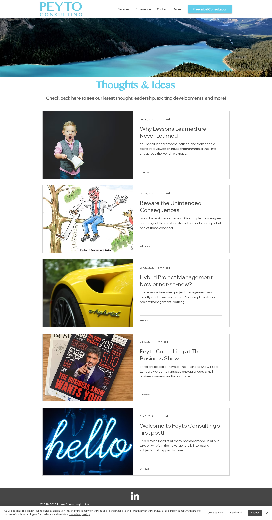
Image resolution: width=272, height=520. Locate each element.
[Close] (267, 513)
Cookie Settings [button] (215, 513)
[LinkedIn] (135, 497)
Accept (255, 513)
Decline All (236, 513)
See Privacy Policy (79, 515)
